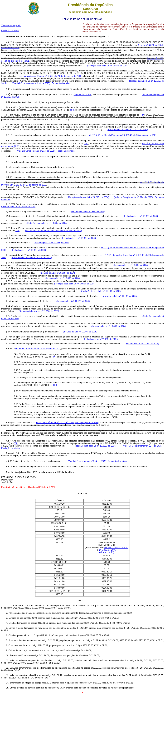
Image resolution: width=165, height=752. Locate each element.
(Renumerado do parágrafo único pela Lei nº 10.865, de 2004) (53, 230)
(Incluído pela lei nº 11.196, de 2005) (120, 296)
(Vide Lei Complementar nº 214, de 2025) (31, 83)
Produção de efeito (10, 30)
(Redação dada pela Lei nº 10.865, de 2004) (107, 65)
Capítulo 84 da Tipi (82, 94)
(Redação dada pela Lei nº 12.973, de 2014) (127, 129)
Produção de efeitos (61, 83)
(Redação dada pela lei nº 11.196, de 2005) (101, 291)
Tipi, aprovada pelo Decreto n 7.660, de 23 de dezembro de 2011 (49, 76)
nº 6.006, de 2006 (107, 550)
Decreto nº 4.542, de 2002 (116, 547)
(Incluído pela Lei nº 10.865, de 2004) (18, 206)
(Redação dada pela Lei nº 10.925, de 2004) (31, 257)
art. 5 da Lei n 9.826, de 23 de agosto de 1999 (37, 348)
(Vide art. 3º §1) (106, 552)
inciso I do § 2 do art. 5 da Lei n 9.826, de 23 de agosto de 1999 (67, 422)
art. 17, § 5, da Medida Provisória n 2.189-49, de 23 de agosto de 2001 (122, 135)
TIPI (72, 110)
